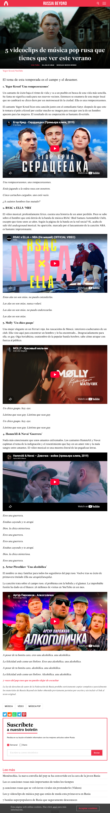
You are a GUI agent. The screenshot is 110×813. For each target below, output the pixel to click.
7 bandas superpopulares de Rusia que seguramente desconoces (40, 800)
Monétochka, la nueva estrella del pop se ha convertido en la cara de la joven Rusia (51, 776)
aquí (55, 807)
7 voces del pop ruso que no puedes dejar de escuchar (31, 680)
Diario (24, 745)
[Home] (6, 3)
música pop (35, 706)
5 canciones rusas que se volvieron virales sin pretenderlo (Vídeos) (42, 788)
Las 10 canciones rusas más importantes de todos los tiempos (38, 782)
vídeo (21, 706)
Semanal (13, 745)
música (9, 706)
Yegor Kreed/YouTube (13, 71)
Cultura (35, 65)
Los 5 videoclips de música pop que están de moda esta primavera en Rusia (47, 794)
